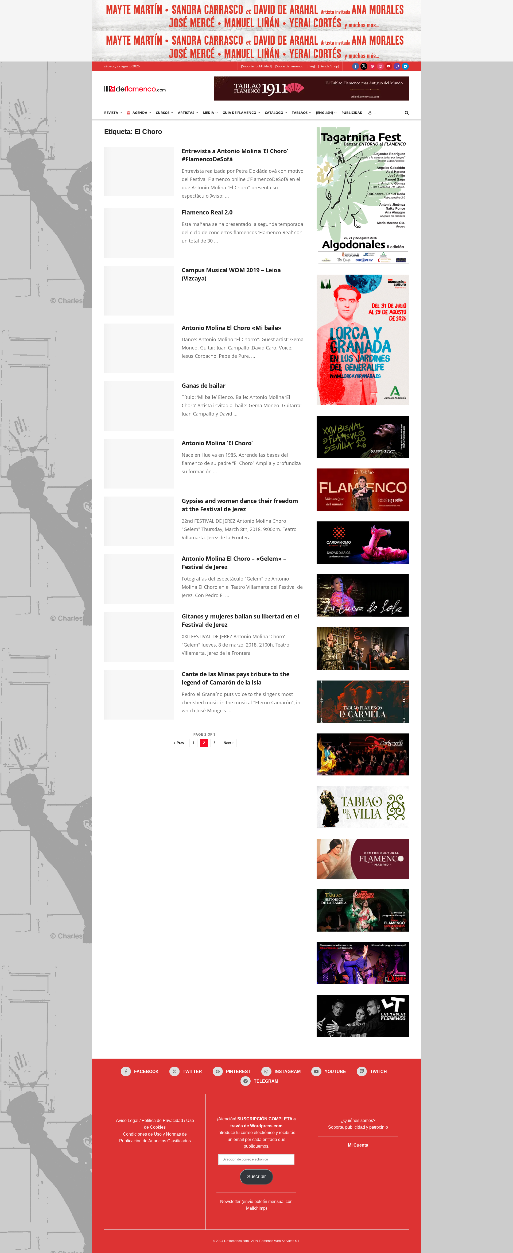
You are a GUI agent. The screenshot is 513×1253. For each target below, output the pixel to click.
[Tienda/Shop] (328, 66)
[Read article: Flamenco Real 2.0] (139, 233)
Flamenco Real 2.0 (207, 212)
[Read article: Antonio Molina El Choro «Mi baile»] (139, 348)
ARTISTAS (186, 112)
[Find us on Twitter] (363, 66)
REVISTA (111, 112)
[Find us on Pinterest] (372, 66)
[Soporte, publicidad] (256, 66)
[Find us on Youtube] (388, 66)
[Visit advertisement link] (256, 15)
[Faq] (311, 66)
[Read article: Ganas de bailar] (139, 406)
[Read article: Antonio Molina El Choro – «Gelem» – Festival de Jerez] (139, 579)
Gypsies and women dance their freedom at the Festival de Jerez (240, 505)
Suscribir (256, 1176)
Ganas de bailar (203, 385)
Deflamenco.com (236, 1241)
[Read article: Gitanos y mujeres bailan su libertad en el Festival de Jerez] (139, 637)
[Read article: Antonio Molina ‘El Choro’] (139, 464)
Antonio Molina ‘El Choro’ (217, 443)
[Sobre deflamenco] (289, 66)
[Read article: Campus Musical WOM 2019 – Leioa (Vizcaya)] (139, 291)
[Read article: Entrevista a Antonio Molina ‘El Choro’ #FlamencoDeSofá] (139, 172)
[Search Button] (407, 112)
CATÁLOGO (274, 112)
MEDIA (208, 112)
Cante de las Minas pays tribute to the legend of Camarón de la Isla (235, 678)
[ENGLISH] (324, 112)
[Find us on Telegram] (405, 66)
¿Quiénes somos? (358, 1120)
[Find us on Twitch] (397, 66)
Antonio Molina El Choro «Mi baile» (232, 328)
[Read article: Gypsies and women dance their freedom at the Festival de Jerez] (139, 521)
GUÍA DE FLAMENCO (239, 112)
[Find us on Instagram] (380, 66)
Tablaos (300, 112)
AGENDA (140, 112)
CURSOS (162, 112)
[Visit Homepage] (135, 88)
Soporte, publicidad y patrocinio (358, 1127)
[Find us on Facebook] (355, 66)
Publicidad (352, 112)
